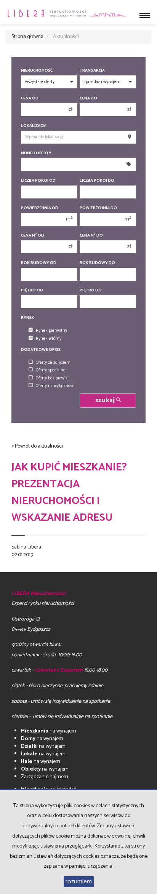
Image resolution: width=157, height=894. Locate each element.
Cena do (88, 98)
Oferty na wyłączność (55, 385)
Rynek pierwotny (51, 330)
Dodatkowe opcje (41, 350)
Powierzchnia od (39, 208)
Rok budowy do (97, 263)
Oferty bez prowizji (53, 378)
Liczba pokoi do (97, 181)
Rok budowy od (38, 263)
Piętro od (32, 290)
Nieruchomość (37, 71)
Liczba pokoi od (38, 181)
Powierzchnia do (98, 208)
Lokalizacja (33, 126)
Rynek (27, 318)
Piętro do (91, 290)
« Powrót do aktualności (37, 446)
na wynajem (48, 731)
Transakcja (92, 71)
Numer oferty (36, 153)
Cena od (29, 98)
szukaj (105, 400)
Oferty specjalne (51, 370)
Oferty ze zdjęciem (53, 362)
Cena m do (91, 235)
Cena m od (32, 235)
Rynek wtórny (48, 338)
